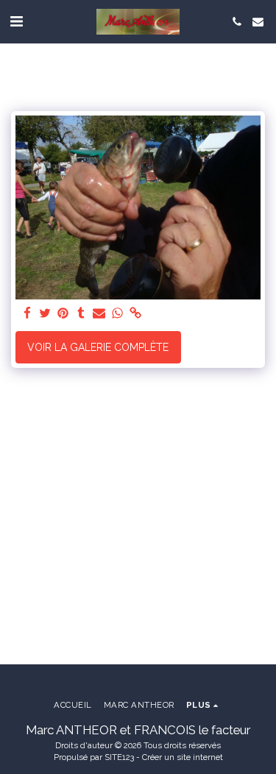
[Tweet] (45, 314)
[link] (135, 314)
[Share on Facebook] (27, 314)
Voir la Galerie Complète (98, 347)
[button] (16, 21)
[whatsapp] (117, 314)
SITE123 (119, 757)
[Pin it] (63, 314)
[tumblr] (81, 314)
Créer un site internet (182, 757)
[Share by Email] (99, 314)
